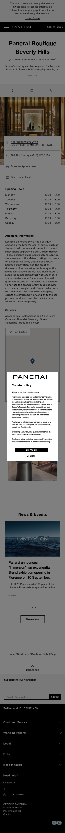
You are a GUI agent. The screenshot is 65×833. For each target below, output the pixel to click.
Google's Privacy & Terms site (23, 407)
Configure (32, 456)
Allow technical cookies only (25, 392)
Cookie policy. (26, 427)
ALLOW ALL (32, 450)
